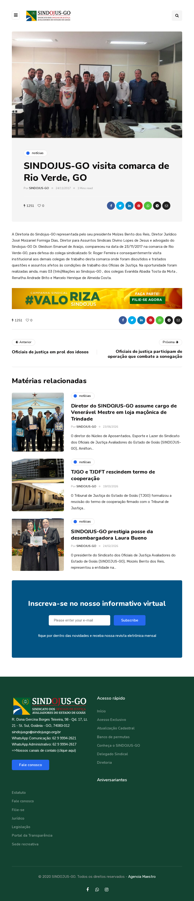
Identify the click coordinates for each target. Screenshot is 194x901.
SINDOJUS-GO (39, 188)
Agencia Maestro (142, 876)
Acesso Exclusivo (111, 719)
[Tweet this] (120, 206)
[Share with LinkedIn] (129, 206)
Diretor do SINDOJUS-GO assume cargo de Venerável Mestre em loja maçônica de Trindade (124, 412)
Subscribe (129, 620)
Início (101, 711)
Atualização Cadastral (116, 728)
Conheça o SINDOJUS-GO (118, 745)
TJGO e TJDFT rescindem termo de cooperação (113, 475)
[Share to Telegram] (157, 206)
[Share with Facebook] (111, 206)
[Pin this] (139, 206)
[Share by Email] (166, 206)
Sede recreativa (25, 844)
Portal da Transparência (32, 835)
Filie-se (18, 810)
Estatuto (19, 792)
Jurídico (18, 818)
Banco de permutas (113, 737)
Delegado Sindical (112, 754)
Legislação (21, 827)
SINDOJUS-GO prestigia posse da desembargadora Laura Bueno (112, 535)
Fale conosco (30, 765)
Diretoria (104, 762)
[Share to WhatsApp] (148, 206)
